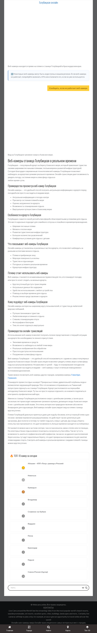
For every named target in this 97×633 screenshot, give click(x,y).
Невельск (32, 475)
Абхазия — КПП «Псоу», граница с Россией (45, 463)
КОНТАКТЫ (48, 607)
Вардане (31, 524)
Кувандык (32, 488)
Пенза (30, 536)
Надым (31, 560)
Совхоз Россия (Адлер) (38, 572)
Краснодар (32, 548)
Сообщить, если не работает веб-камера (68, 88)
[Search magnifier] (86, 587)
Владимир (32, 500)
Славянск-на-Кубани (37, 512)
